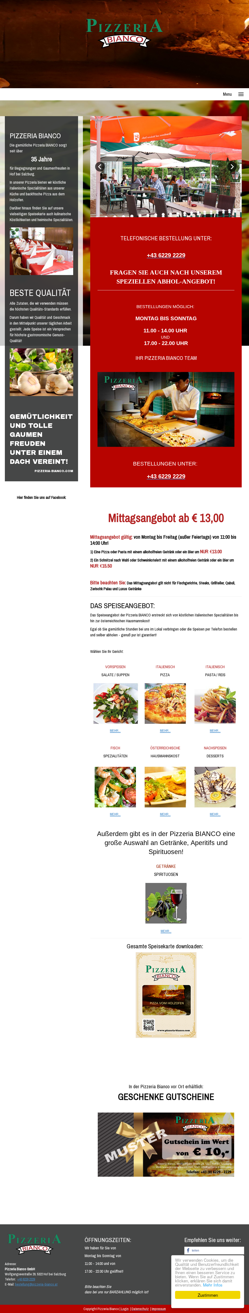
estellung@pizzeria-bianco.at (37, 1284)
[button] (214, 1250)
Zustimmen (208, 1295)
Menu (227, 94)
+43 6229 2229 (26, 1279)
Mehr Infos (212, 1285)
